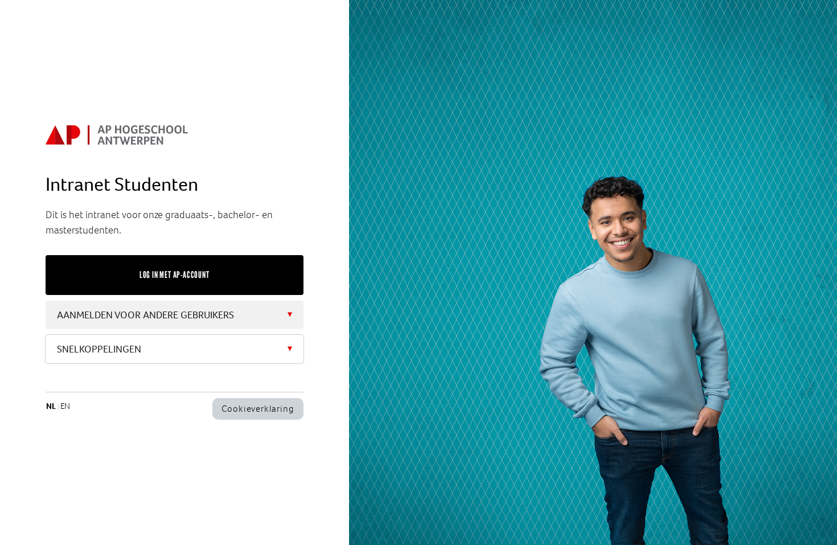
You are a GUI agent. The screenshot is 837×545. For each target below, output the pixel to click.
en (65, 406)
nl (51, 406)
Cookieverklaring (257, 409)
